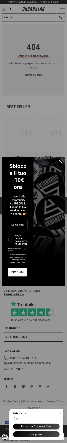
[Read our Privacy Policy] (25, 249)
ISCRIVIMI (17, 272)
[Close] (60, 161)
